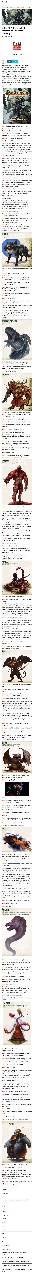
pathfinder (5, 1202)
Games (11, 1200)
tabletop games (13, 1202)
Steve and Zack (9, 36)
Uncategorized (6, 1245)
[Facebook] (9, 61)
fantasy (25, 1200)
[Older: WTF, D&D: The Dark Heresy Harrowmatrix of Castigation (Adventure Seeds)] (5, 1206)
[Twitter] (15, 61)
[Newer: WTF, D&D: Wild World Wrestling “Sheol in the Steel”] (2, 1206)
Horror (4, 1226)
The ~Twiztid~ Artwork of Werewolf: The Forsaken (15, 1265)
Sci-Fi (3, 1241)
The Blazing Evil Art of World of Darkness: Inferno (15, 1262)
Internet (4, 1233)
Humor (16, 1200)
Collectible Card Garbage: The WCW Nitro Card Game (17, 1258)
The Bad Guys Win (8, 5)
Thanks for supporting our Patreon (15, 1174)
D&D (20, 1200)
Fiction (4, 1218)
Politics (4, 1237)
